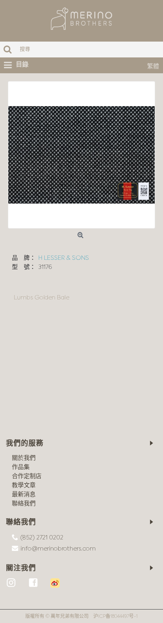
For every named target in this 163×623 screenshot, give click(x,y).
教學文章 (24, 485)
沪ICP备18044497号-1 (115, 616)
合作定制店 (27, 476)
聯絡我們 (24, 504)
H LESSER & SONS (63, 258)
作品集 (21, 467)
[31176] (81, 155)
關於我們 (24, 458)
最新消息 (24, 494)
